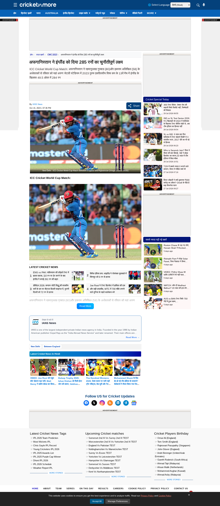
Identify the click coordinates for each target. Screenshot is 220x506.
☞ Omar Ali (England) (165, 438)
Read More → (132, 337)
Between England (52, 346)
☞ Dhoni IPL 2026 (39, 460)
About (47, 488)
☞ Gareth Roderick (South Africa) (171, 459)
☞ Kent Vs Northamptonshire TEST (103, 471)
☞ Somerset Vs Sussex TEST (101, 464)
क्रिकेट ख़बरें (26, 13)
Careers (118, 488)
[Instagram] (102, 403)
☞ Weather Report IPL (42, 468)
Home (35, 488)
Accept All (96, 501)
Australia (51, 13)
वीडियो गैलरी (137, 13)
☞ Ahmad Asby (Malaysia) (168, 474)
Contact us (181, 488)
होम (14, 13)
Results (103, 488)
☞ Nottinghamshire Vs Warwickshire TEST (107, 449)
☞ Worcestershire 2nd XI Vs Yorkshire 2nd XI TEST (111, 441)
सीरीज (124, 13)
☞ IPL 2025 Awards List (42, 453)
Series (70, 488)
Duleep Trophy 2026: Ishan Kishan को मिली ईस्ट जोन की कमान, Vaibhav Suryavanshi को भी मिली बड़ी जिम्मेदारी (70, 384)
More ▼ (152, 13)
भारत (38, 13)
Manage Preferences (118, 501)
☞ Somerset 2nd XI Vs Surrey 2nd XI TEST (107, 438)
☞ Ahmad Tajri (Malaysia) (167, 463)
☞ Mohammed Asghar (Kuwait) (170, 471)
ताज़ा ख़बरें (40, 54)
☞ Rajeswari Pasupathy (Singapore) (172, 445)
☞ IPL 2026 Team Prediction (44, 438)
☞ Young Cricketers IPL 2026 (45, 449)
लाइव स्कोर (85, 13)
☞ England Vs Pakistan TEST (100, 445)
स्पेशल (112, 13)
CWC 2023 (52, 54)
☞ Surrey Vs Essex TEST (99, 453)
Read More (85, 306)
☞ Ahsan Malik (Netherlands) (169, 467)
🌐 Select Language (159, 5)
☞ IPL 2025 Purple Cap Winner (46, 456)
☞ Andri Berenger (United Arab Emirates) (170, 453)
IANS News (37, 104)
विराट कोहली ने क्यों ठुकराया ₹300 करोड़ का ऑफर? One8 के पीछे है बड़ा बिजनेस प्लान (176, 183)
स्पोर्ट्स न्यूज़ (100, 13)
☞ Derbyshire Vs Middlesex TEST (103, 468)
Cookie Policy (137, 488)
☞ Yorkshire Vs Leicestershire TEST (104, 456)
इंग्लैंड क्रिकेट (68, 13)
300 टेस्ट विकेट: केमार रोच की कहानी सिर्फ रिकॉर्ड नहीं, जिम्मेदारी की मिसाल (176, 107)
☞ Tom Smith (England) (166, 441)
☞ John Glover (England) (167, 449)
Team (59, 488)
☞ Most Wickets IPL (41, 441)
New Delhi (35, 346)
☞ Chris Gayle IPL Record (43, 445)
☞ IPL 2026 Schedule (41, 464)
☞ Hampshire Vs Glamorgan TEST (103, 460)
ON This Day (86, 488)
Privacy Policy (160, 488)
